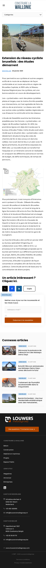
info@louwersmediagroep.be (17, 540)
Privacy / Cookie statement (23, 563)
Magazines (8, 474)
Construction (9, 450)
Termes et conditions (23, 559)
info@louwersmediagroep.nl (17, 513)
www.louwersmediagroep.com (18, 548)
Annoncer (7, 478)
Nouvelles (6, 71)
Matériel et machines (12, 454)
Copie (29, 289)
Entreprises (8, 482)
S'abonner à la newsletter (23, 320)
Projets (6, 458)
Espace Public (9, 462)
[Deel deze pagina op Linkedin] (19, 288)
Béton (6, 446)
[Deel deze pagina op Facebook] (12, 288)
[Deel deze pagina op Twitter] (5, 288)
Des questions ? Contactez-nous (20, 429)
